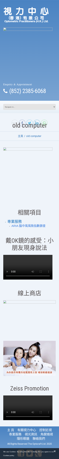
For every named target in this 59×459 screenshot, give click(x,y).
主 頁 (10, 430)
